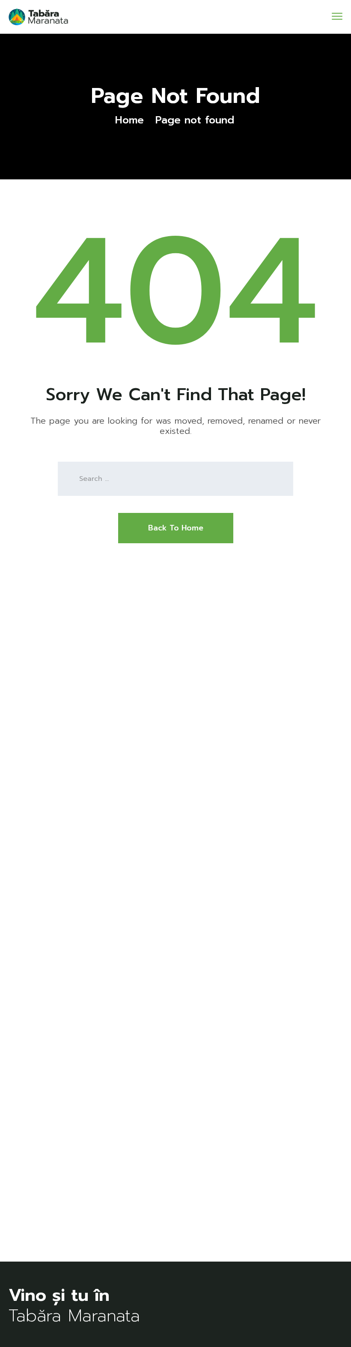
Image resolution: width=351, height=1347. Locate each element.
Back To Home (175, 528)
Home (129, 120)
